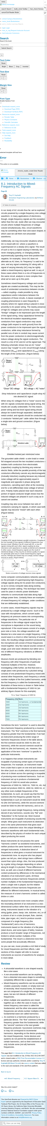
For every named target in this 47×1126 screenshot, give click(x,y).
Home (11, 178)
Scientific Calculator (11, 122)
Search (4, 1123)
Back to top (5, 1072)
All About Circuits (14, 1063)
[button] (7, 138)
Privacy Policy (36, 1113)
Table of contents (10, 205)
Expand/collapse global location (45, 177)
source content (29, 1063)
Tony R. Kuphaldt (15, 195)
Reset (3, 63)
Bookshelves (25, 178)
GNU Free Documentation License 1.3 (30, 1058)
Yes (5, 1091)
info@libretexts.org (25, 1117)
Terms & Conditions (8, 1115)
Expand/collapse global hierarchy (3, 178)
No (13, 1091)
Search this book (6, 41)
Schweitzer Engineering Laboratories (21, 198)
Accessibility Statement (23, 1115)
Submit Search (6, 48)
